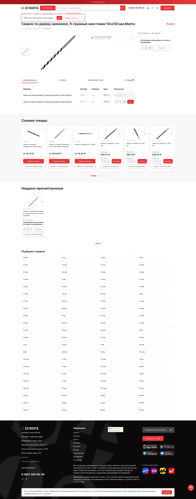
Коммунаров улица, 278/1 (31, 441)
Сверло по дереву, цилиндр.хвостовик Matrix (32, 145)
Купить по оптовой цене (33, 166)
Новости (76, 432)
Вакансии (76, 443)
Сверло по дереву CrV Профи (85, 144)
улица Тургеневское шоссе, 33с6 (34, 449)
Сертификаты (78, 456)
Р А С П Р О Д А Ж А (98, 2)
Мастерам (77, 446)
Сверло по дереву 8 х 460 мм (110, 144)
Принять (166, 492)
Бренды (76, 450)
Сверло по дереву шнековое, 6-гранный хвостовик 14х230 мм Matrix (47, 102)
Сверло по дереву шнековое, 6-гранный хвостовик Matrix (59, 145)
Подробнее (46, 494)
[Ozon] (145, 471)
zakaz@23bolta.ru (28, 468)
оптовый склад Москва (30, 432)
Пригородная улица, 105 (31, 453)
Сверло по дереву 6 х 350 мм (161, 144)
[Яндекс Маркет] (163, 471)
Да (59, 18)
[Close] (82, 17)
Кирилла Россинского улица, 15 (34, 445)
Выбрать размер (33, 161)
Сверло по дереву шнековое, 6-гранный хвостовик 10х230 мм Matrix (33, 213)
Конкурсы (76, 436)
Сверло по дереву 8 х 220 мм (135, 144)
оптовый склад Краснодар (32, 437)
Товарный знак (78, 453)
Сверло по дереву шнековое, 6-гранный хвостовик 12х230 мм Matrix (47, 95)
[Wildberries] (154, 471)
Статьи (75, 439)
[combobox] (88, 8)
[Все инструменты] (171, 471)
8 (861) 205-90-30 (136, 8)
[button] (172, 176)
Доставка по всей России (30, 461)
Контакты (24, 457)
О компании (77, 460)
